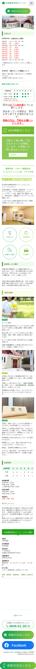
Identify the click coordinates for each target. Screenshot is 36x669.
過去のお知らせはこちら (10, 84)
